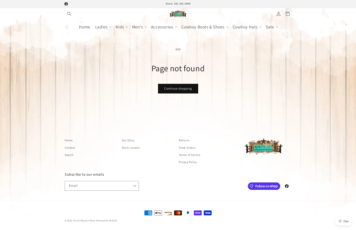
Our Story (128, 140)
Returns (184, 140)
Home (69, 140)
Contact (70, 147)
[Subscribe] (134, 186)
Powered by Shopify (106, 220)
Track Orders (187, 147)
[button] (69, 13)
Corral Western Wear (84, 220)
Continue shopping (178, 88)
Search (69, 155)
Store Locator (131, 147)
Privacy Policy (188, 162)
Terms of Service (189, 155)
